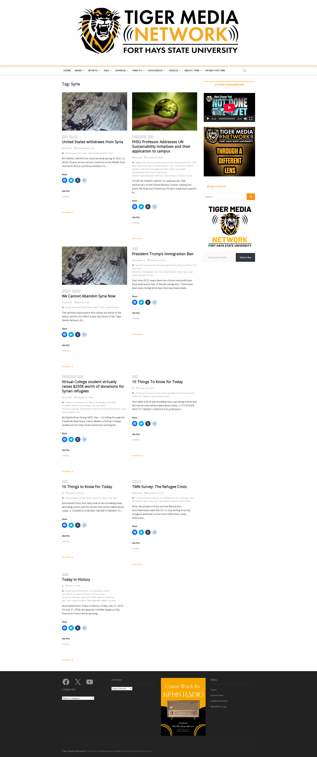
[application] (229, 107)
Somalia (172, 272)
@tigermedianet (216, 186)
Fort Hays (187, 265)
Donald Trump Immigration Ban (163, 265)
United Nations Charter (174, 175)
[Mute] (245, 118)
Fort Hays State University (89, 498)
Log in (214, 689)
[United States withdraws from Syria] (94, 111)
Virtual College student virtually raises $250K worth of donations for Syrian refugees (93, 386)
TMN (110, 153)
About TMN (191, 70)
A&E (106, 70)
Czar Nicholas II (96, 591)
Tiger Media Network (97, 153)
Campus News (139, 136)
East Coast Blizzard (170, 393)
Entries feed (217, 695)
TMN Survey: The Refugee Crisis (159, 486)
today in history (79, 600)
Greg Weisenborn (160, 165)
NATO (96, 307)
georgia (75, 409)
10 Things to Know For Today (87, 486)
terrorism (153, 501)
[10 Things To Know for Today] (133, 388)
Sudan (172, 169)
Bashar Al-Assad (72, 307)
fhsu (80, 153)
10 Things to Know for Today (148, 393)
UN (161, 175)
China (67, 498)
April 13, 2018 (82, 302)
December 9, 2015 (154, 493)
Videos (173, 70)
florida (87, 594)
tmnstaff (68, 148)
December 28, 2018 (85, 148)
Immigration (148, 272)
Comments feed (219, 700)
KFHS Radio (155, 70)
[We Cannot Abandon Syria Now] (94, 266)
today (65, 574)
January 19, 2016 (76, 493)
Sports (93, 70)
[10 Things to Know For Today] (63, 493)
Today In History (76, 579)
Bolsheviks (84, 591)
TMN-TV (137, 70)
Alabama (69, 402)
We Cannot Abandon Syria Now (88, 295)
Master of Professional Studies (107, 409)
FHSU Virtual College (80, 405)
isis (161, 498)
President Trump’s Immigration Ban (163, 253)
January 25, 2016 (146, 388)
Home (67, 70)
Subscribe (245, 257)
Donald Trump (141, 265)
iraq (177, 165)
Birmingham (101, 402)
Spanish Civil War (89, 597)
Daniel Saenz (71, 153)
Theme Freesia (105, 751)
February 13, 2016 (84, 397)
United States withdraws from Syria (92, 141)
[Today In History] (63, 586)
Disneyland (78, 594)
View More (70, 212)
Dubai (73, 498)
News (78, 70)
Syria (85, 153)
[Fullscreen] (250, 118)
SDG (166, 169)
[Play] (208, 118)
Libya (165, 272)
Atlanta (92, 402)
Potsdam (76, 597)
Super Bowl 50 (157, 396)
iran (156, 272)
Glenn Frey (107, 498)
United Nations (112, 307)
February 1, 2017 (157, 260)
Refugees (185, 498)
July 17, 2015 (74, 586)
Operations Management (151, 169)
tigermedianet (147, 175)
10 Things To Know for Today (157, 381)
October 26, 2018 (154, 157)
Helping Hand (86, 409)
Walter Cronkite (108, 600)
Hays (172, 165)
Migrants (146, 396)
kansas (182, 165)
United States (185, 501)
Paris (178, 498)
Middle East (169, 498)
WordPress (118, 751)
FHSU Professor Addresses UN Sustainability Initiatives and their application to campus (161, 146)
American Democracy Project (160, 162)
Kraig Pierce (139, 260)
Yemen (189, 175)
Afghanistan (140, 162)
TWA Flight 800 (94, 600)
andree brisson (81, 402)
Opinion (120, 70)
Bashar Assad (71, 591)
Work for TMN (215, 70)
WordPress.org (218, 706)
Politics (73, 136)
